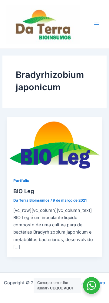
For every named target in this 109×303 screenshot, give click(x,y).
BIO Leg (23, 191)
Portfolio (21, 180)
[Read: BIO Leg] (54, 143)
